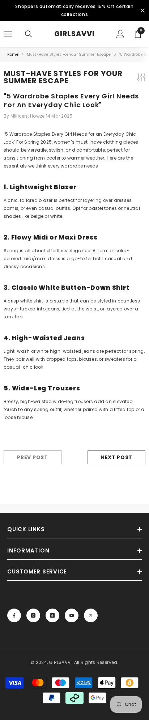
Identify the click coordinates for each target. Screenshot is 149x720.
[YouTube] (71, 615)
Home (12, 54)
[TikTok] (52, 615)
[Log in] (120, 34)
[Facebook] (14, 615)
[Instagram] (33, 615)
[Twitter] (91, 615)
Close (142, 10)
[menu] (8, 34)
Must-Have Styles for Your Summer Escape (69, 54)
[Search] (28, 34)
